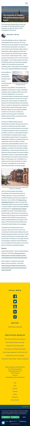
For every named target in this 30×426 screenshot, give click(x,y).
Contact (15, 394)
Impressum (15, 397)
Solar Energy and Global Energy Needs (15, 349)
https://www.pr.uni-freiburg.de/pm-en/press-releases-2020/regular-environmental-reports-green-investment (14, 268)
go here (24, 224)
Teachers (15, 391)
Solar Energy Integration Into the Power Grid (15, 352)
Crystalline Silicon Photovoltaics (15, 345)
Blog (15, 385)
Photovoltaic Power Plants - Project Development (15, 359)
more (24, 417)
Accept (15, 417)
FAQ (15, 383)
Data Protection (15, 400)
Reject (6, 417)
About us (15, 388)
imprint (12, 423)
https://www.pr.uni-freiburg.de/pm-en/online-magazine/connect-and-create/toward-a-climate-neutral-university (14, 255)
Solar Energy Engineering (15, 327)
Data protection (16, 423)
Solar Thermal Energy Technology (15, 342)
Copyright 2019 (25, 406)
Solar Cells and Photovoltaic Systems (15, 339)
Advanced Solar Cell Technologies (15, 355)
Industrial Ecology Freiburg (19, 208)
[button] (26, 3)
